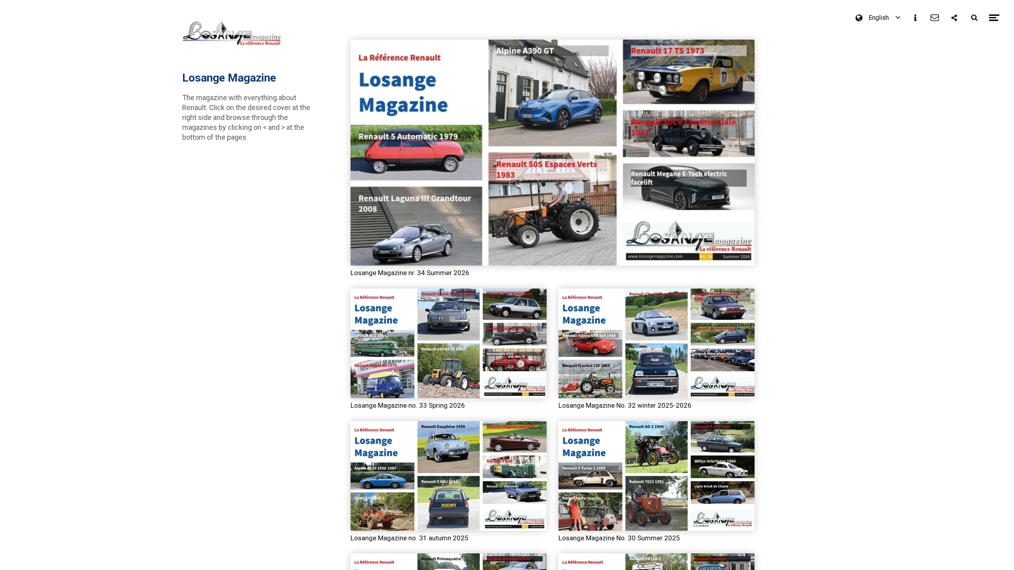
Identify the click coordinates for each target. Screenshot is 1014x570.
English (879, 17)
